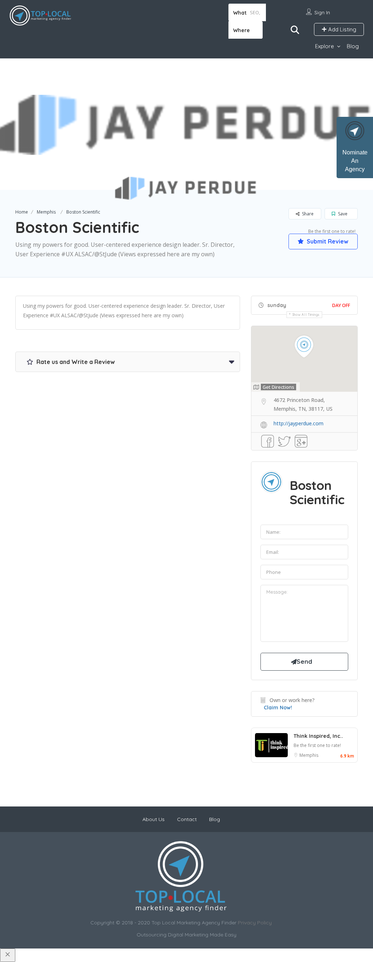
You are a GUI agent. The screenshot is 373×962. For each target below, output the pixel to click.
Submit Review (326, 241)
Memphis (46, 212)
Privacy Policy (255, 922)
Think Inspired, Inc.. (318, 736)
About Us (153, 819)
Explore (324, 46)
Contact (187, 819)
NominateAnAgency (355, 160)
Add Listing (341, 29)
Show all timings (306, 315)
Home (21, 212)
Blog (353, 46)
